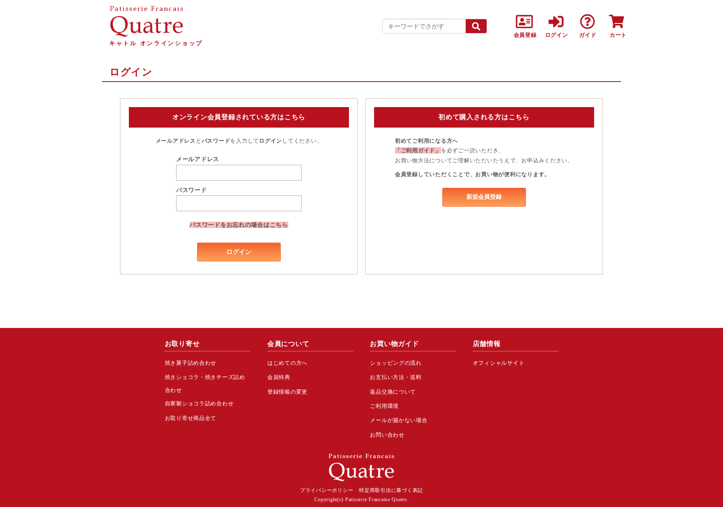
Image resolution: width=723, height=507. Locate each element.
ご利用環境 (384, 406)
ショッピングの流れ (396, 363)
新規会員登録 (484, 197)
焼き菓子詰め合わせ (191, 363)
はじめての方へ (287, 363)
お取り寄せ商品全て (191, 418)
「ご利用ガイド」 (418, 150)
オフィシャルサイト (499, 363)
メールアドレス (197, 159)
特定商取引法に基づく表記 (391, 490)
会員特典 (278, 377)
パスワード (191, 190)
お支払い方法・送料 (396, 377)
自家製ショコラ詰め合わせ (199, 403)
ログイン (238, 251)
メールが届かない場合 (398, 420)
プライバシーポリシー (326, 490)
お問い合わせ (387, 435)
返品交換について (393, 392)
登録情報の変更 (287, 392)
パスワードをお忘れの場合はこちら (239, 225)
